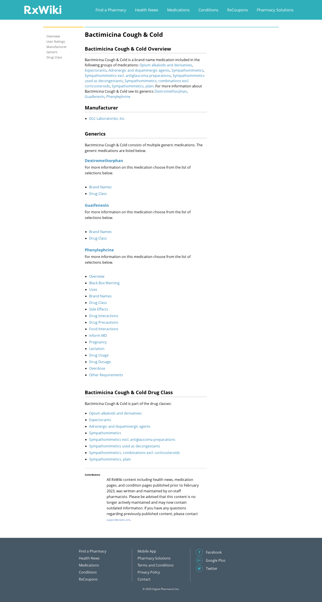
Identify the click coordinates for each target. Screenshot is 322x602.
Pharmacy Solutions (275, 9)
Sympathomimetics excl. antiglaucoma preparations (128, 75)
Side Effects (98, 309)
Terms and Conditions (156, 565)
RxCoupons (237, 9)
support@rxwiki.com (118, 519)
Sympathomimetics (187, 70)
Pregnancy (98, 342)
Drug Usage (99, 355)
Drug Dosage (100, 361)
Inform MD (98, 335)
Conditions (208, 9)
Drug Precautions (103, 322)
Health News (146, 9)
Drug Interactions (103, 315)
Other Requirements (106, 374)
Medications (178, 9)
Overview (96, 276)
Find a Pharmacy (111, 9)
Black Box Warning (104, 283)
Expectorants (96, 70)
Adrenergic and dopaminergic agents (139, 70)
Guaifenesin (94, 96)
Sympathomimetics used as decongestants (124, 446)
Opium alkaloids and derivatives (166, 65)
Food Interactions (103, 329)
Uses (93, 289)
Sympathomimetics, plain (133, 86)
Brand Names (100, 187)
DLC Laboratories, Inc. (107, 118)
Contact (144, 579)
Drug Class (98, 193)
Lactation (96, 348)
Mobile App (147, 551)
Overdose (97, 368)
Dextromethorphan (170, 91)
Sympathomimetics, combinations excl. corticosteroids (134, 452)
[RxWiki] (42, 9)
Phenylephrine (118, 96)
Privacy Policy (149, 572)
